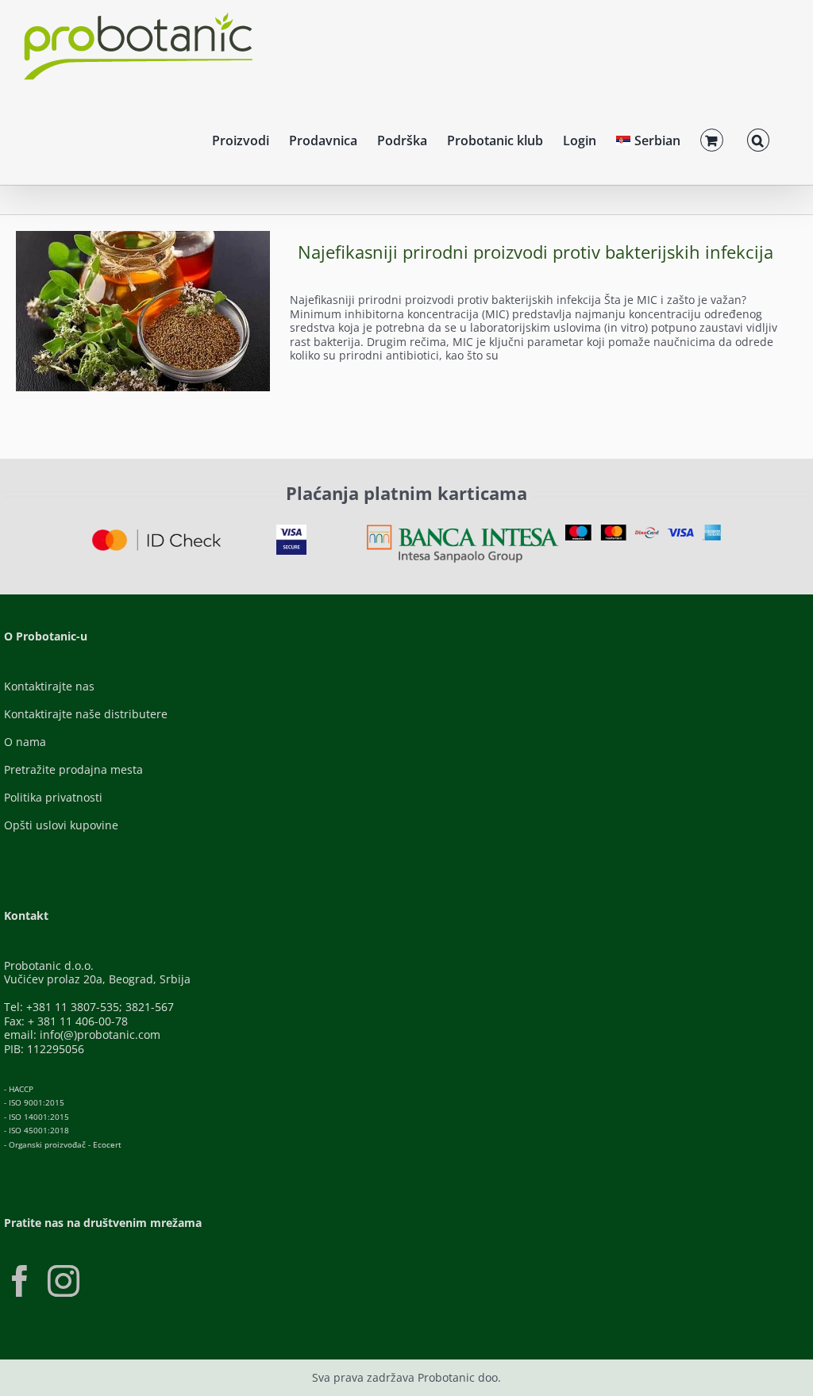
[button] (758, 138)
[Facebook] (20, 1281)
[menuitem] (648, 138)
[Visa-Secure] (291, 529)
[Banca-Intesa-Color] (463, 529)
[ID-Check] (156, 534)
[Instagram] (63, 1281)
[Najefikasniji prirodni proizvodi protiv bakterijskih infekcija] (143, 311)
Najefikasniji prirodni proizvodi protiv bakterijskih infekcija (535, 251)
